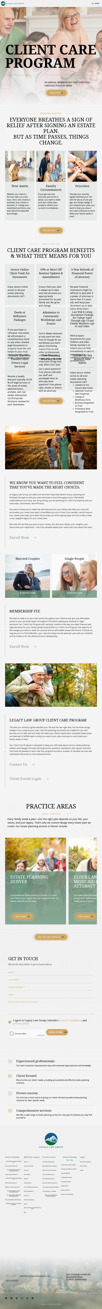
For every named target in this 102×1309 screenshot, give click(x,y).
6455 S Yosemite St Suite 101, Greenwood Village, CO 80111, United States (78, 1276)
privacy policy (21, 1023)
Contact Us (18, 764)
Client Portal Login (25, 779)
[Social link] (6, 1298)
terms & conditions (70, 1020)
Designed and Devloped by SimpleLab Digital (51, 1304)
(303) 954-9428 (11, 1280)
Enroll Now (19, 538)
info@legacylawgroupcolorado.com (35, 1276)
